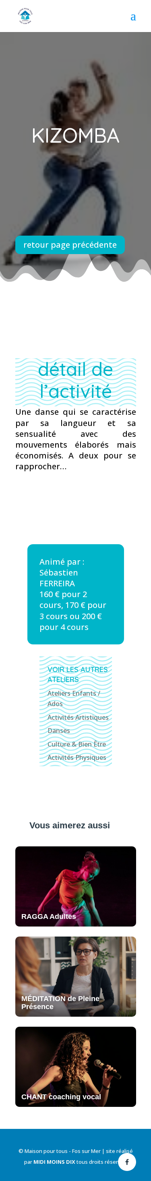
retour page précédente (70, 244)
